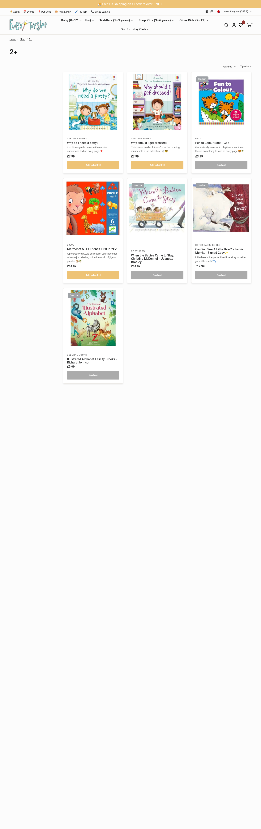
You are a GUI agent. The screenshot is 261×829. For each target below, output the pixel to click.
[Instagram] (211, 11)
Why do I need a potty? (82, 143)
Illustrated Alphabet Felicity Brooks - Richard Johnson (92, 361)
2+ (30, 39)
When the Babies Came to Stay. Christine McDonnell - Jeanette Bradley (152, 259)
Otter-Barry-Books (207, 245)
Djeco (71, 245)
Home (13, 39)
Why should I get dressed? (149, 143)
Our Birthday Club (133, 29)
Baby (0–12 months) (76, 20)
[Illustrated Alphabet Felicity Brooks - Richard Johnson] (93, 318)
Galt (198, 138)
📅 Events (28, 11)
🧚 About (14, 11)
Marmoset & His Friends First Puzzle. (92, 249)
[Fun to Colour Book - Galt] (221, 102)
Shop (22, 39)
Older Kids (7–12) (192, 20)
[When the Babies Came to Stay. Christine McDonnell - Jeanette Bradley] (157, 208)
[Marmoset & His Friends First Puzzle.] (93, 208)
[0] (248, 25)
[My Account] (234, 25)
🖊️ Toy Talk (81, 11)
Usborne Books (77, 138)
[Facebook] (206, 11)
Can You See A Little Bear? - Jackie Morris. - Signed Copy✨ (219, 251)
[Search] (226, 25)
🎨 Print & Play (63, 11)
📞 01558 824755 (100, 11)
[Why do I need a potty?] (93, 102)
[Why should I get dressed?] (157, 102)
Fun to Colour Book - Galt (212, 143)
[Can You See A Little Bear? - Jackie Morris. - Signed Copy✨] (221, 208)
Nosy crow (138, 251)
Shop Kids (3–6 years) (155, 20)
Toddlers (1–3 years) (115, 20)
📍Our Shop (44, 11)
